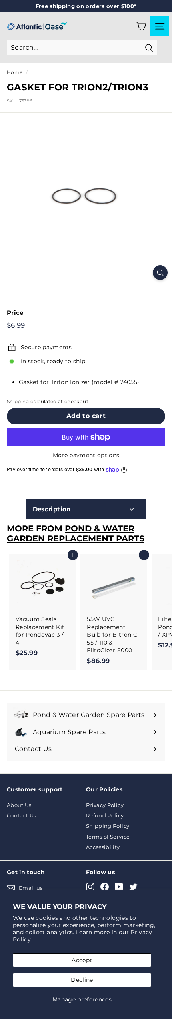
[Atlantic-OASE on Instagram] (90, 887)
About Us (19, 805)
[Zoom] (160, 272)
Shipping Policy (107, 826)
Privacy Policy (105, 805)
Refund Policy (105, 815)
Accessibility (103, 847)
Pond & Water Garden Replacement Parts (75, 533)
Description (52, 509)
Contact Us (21, 815)
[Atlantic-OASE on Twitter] (133, 887)
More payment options (86, 455)
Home (14, 72)
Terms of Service (108, 836)
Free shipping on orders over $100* (86, 6)
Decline (82, 979)
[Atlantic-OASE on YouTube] (119, 887)
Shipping (18, 401)
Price (15, 312)
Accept (82, 960)
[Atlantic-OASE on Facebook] (104, 887)
